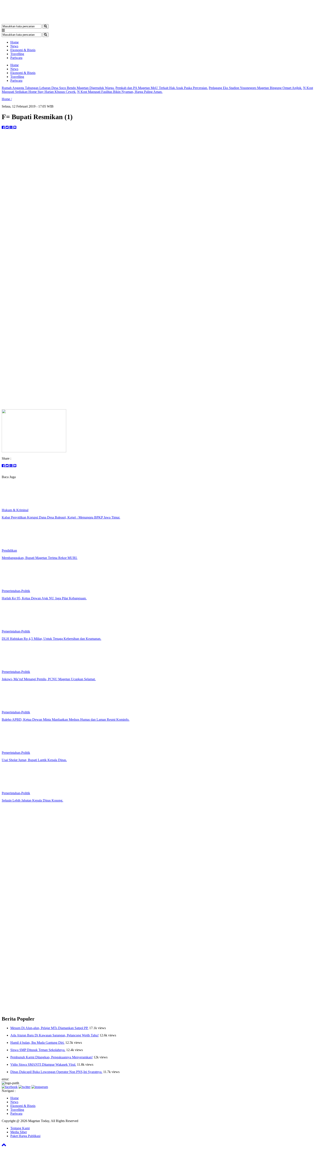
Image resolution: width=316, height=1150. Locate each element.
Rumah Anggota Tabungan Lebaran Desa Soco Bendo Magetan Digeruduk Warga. (58, 88)
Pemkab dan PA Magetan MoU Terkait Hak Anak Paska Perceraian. (161, 88)
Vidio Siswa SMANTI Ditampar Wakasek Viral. (43, 1064)
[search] (45, 26)
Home (14, 42)
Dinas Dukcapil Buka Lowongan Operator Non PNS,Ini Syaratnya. (56, 1072)
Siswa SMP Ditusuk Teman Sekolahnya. (37, 1050)
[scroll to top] (4, 1146)
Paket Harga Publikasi (25, 1136)
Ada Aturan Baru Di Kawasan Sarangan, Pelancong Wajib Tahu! (54, 1035)
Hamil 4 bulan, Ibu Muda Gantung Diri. (37, 1042)
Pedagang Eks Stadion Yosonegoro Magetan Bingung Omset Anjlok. (255, 88)
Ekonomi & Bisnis (22, 50)
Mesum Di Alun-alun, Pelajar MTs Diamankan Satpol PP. (49, 1028)
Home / (7, 99)
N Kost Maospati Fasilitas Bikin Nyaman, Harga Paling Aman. (120, 92)
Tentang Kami (20, 1128)
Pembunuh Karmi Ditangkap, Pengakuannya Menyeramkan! (51, 1057)
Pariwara (16, 58)
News (14, 46)
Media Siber (18, 1132)
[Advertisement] (158, 376)
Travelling (17, 54)
